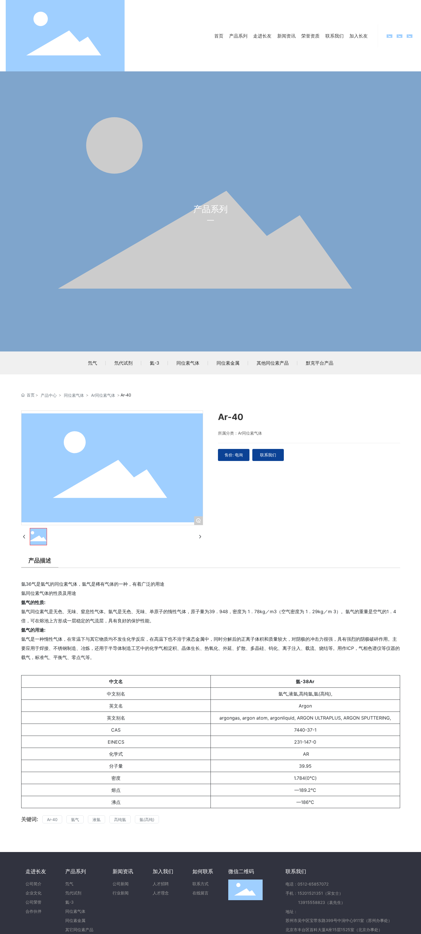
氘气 (92, 363)
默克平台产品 (319, 363)
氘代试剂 (123, 363)
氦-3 (154, 363)
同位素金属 (228, 363)
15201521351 (310, 893)
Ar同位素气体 (103, 395)
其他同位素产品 (273, 363)
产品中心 (49, 395)
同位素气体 (187, 363)
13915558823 (311, 902)
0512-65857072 (313, 884)
